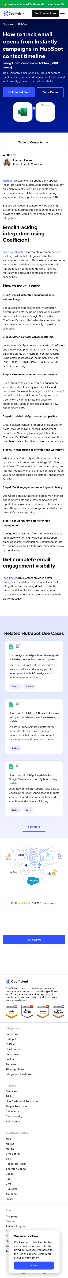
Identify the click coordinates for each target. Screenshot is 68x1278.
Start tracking (11, 578)
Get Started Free (45, 13)
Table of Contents (30, 142)
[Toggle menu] (62, 13)
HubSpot (23, 24)
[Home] (13, 13)
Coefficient (9, 252)
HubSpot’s (9, 180)
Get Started (34, 940)
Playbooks (8, 24)
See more (34, 827)
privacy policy (30, 1258)
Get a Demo (50, 92)
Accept (34, 1265)
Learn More (54, 4)
